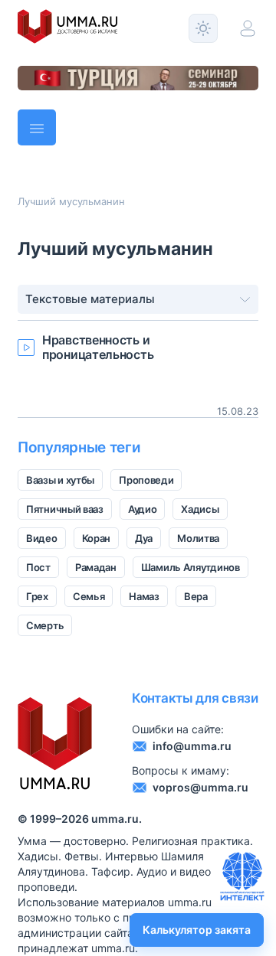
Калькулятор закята (197, 929)
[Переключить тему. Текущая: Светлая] (203, 28)
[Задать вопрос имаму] (242, 876)
